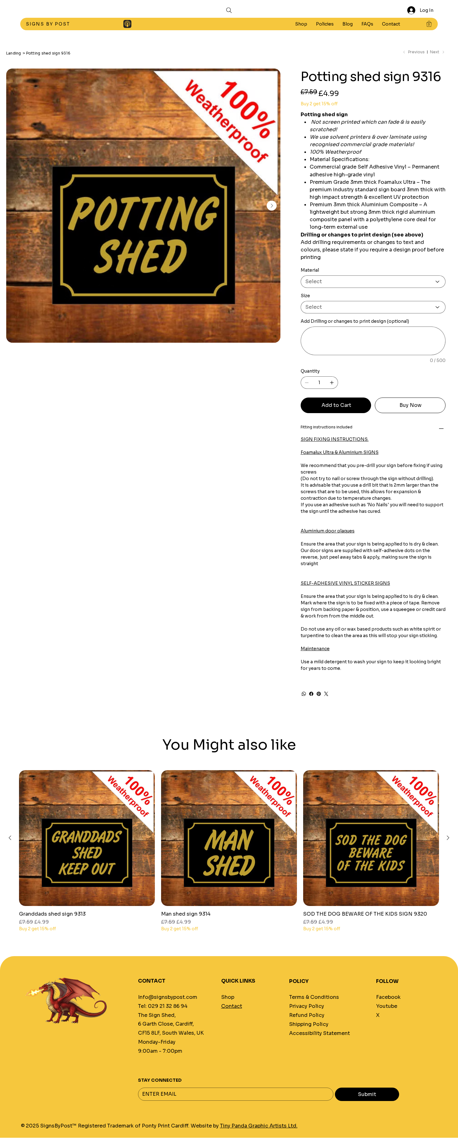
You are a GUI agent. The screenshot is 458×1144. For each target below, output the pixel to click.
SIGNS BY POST (49, 24)
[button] (325, 24)
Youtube (386, 1006)
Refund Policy (306, 1015)
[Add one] (332, 382)
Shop (227, 997)
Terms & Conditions (314, 997)
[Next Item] (272, 206)
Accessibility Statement (319, 1033)
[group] (229, 851)
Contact (231, 1006)
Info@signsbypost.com (167, 997)
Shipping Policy (308, 1024)
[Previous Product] (10, 837)
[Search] (229, 10)
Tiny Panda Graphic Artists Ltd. (259, 1126)
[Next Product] (448, 837)
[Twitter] (326, 694)
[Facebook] (311, 694)
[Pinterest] (319, 694)
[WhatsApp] (304, 694)
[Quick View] (87, 838)
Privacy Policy (306, 1006)
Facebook (388, 997)
